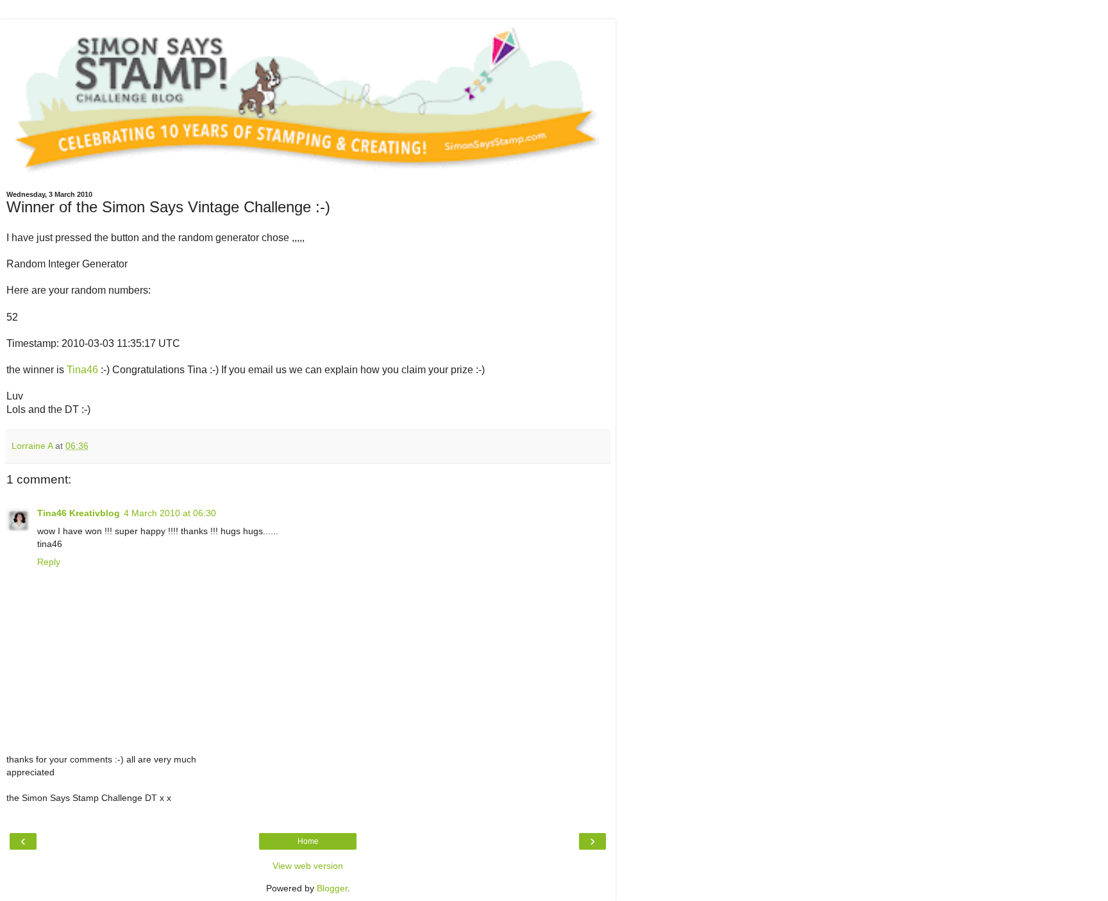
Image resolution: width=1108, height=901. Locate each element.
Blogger (332, 888)
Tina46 (82, 369)
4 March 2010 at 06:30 (170, 513)
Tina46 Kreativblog (78, 513)
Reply (48, 562)
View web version (308, 866)
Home (308, 841)
